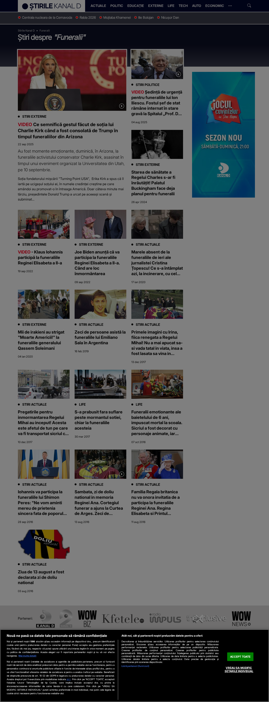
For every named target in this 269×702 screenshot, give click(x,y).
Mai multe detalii (27, 655)
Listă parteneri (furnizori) (135, 666)
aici (69, 679)
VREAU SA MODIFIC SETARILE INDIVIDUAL (239, 669)
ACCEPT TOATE (240, 656)
